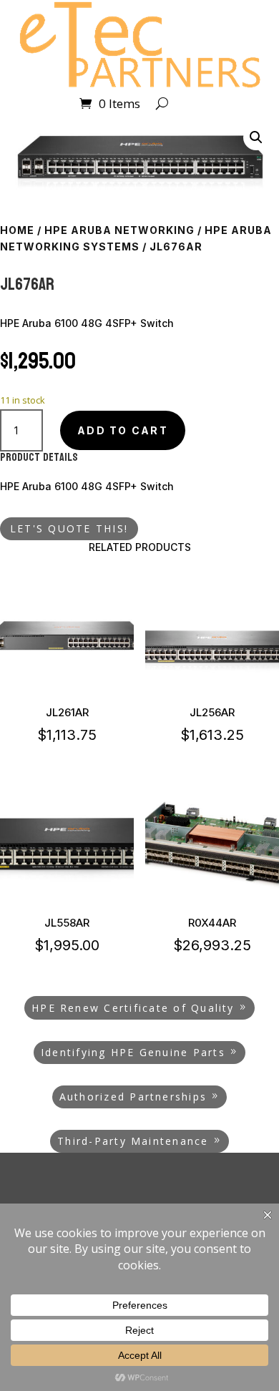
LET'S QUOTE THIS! (69, 528)
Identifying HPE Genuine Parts (133, 1052)
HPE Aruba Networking (119, 230)
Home (17, 230)
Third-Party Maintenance (133, 1141)
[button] (256, 137)
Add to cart (122, 430)
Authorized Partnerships (133, 1096)
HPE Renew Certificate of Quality (133, 1008)
